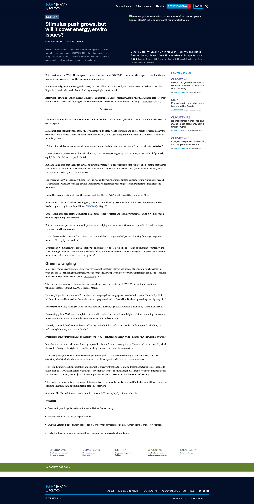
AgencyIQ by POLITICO (174, 490)
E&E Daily (148, 101)
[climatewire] (181, 79)
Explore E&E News (128, 490)
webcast (136, 393)
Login (198, 6)
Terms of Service (197, 498)
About (159, 6)
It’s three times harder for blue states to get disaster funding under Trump (187, 123)
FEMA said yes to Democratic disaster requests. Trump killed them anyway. (188, 85)
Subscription (142, 6)
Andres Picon (178, 110)
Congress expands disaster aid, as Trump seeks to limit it (188, 143)
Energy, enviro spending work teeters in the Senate (187, 104)
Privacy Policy (179, 498)
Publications (122, 6)
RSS (192, 490)
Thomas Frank (179, 92)
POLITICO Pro (149, 490)
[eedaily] (178, 100)
